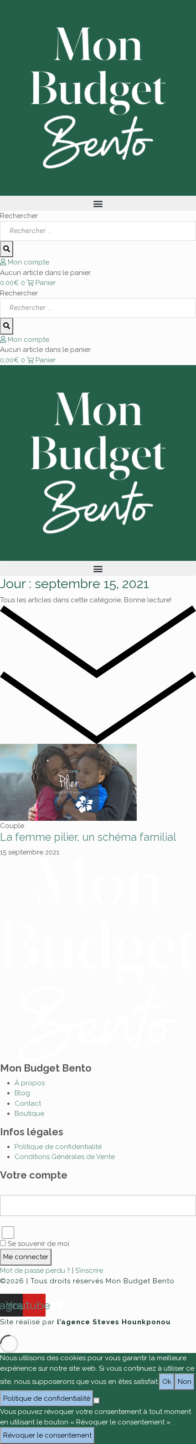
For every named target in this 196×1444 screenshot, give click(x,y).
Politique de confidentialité (46, 1398)
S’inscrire (89, 1270)
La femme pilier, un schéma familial (88, 837)
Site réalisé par (85, 1322)
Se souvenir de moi (37, 1244)
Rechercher (19, 216)
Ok (166, 1382)
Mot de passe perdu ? (36, 1270)
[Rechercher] (6, 249)
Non (184, 1382)
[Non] (96, 1401)
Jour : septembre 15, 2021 (74, 583)
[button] (98, 203)
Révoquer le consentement (47, 1435)
